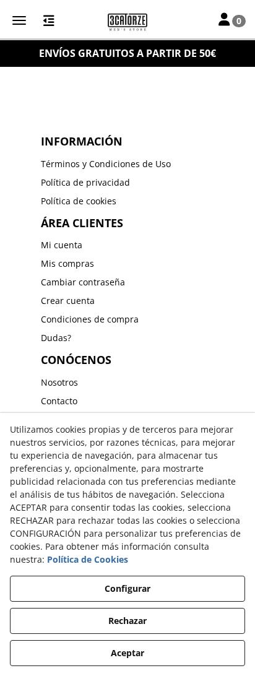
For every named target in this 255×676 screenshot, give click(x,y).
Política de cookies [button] (78, 201)
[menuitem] (128, 164)
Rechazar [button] (127, 620)
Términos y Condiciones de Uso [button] (106, 164)
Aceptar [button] (127, 653)
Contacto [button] (59, 401)
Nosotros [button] (59, 382)
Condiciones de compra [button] (90, 319)
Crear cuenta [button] (68, 300)
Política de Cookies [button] (87, 559)
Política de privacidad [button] (85, 182)
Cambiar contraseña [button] (83, 282)
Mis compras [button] (67, 263)
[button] (127, 21)
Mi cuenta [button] (61, 245)
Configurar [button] (127, 588)
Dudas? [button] (56, 338)
